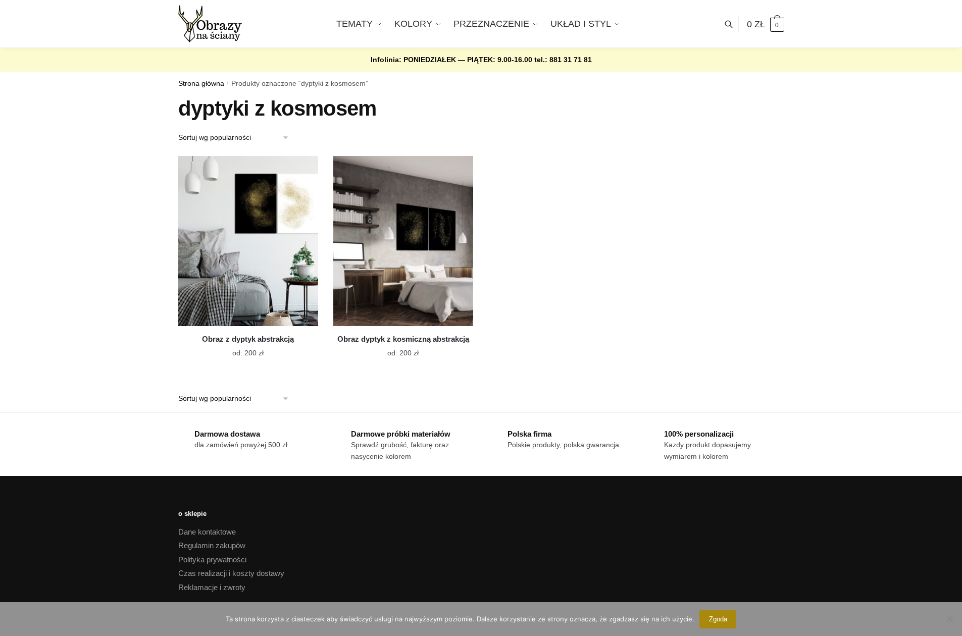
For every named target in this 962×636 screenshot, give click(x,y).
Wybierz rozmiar (240, 347)
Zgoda (718, 619)
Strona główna (201, 83)
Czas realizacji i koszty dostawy (231, 573)
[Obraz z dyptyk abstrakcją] (248, 241)
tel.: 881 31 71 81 (563, 60)
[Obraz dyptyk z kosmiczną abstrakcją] (403, 241)
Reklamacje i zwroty (211, 587)
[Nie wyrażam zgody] (949, 619)
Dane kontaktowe (207, 531)
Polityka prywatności (212, 559)
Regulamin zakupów (211, 545)
